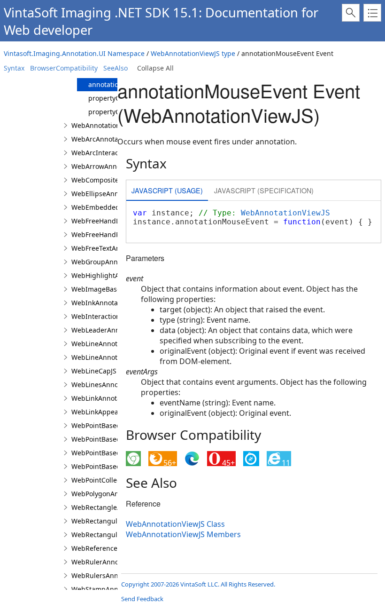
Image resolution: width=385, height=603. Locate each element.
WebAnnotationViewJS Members (183, 534)
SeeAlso (115, 67)
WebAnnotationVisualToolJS (114, 125)
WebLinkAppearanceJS (106, 411)
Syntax (14, 67)
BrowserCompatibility (64, 67)
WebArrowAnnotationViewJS (115, 166)
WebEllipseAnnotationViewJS (116, 193)
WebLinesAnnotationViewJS (114, 384)
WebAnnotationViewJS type (193, 53)
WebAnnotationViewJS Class (175, 524)
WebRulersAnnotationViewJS (116, 575)
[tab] (167, 191)
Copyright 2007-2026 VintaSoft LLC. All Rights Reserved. (198, 584)
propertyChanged (116, 98)
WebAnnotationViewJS (285, 212)
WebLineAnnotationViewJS (112, 357)
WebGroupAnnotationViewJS (115, 261)
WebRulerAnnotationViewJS (114, 561)
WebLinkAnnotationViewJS (112, 398)
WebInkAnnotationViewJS (110, 302)
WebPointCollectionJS (104, 480)
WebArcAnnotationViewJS (111, 139)
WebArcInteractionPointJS (111, 152)
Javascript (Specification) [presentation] (264, 190)
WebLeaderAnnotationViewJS (116, 329)
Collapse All (155, 67)
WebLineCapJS (93, 370)
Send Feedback (142, 599)
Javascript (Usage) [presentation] (167, 190)
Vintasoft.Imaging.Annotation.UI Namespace (74, 53)
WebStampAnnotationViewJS (116, 589)
